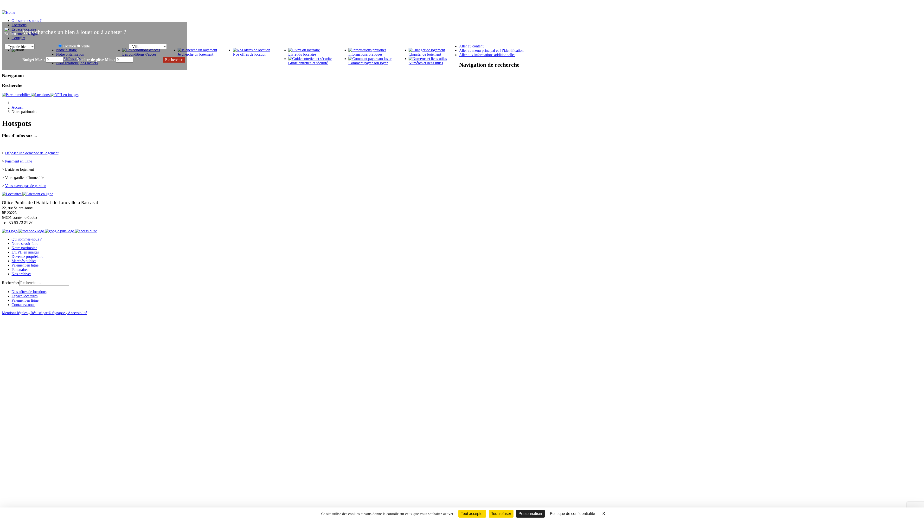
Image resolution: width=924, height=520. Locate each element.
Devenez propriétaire (27, 256)
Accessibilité (77, 313)
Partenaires (20, 269)
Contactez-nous (23, 305)
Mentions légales (15, 313)
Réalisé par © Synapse (48, 313)
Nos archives (21, 274)
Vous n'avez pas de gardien (25, 186)
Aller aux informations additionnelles (487, 55)
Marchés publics (24, 261)
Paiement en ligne (18, 161)
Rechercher (10, 283)
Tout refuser (501, 514)
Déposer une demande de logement (31, 153)
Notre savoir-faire (25, 243)
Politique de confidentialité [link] (572, 514)
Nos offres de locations (29, 292)
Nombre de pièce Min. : (96, 60)
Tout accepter (472, 514)
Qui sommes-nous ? (27, 239)
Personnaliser (530, 514)
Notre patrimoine (24, 248)
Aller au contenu (471, 46)
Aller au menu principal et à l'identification (491, 50)
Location (69, 46)
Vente (85, 46)
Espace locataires (25, 296)
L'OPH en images (25, 252)
